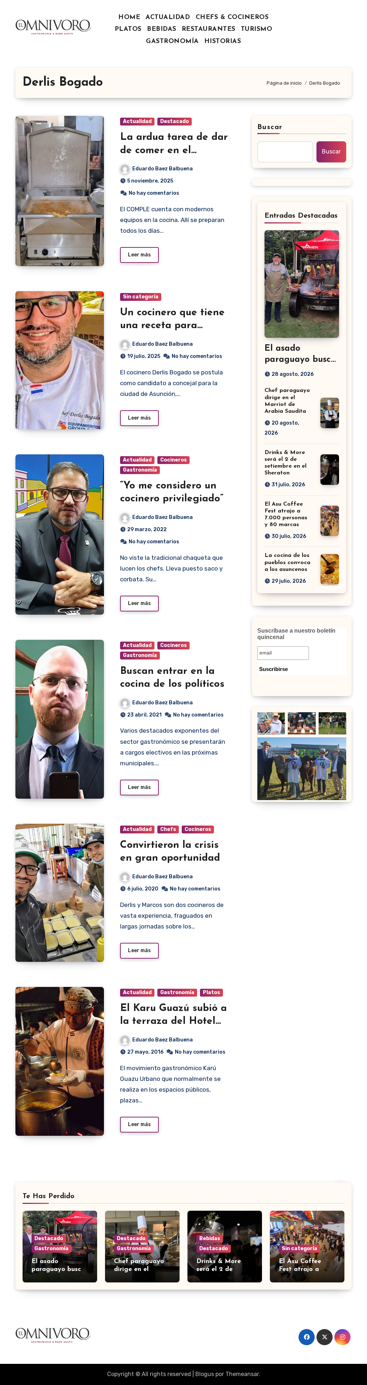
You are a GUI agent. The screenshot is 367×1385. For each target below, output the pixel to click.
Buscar (269, 127)
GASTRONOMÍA (172, 41)
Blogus (204, 1374)
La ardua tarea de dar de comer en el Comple (174, 150)
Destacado (174, 121)
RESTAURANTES (208, 29)
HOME (129, 17)
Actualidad (137, 121)
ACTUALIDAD (168, 17)
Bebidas (209, 1238)
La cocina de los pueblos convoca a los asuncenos (287, 562)
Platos (211, 992)
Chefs (168, 829)
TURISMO (256, 29)
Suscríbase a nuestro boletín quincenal (296, 634)
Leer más (139, 255)
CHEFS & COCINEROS (232, 17)
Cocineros (173, 460)
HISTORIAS (222, 41)
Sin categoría (140, 297)
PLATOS (128, 29)
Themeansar (242, 1374)
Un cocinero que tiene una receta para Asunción (172, 326)
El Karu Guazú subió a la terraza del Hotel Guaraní (173, 1021)
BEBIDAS (161, 29)
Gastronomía (140, 470)
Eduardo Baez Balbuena (162, 169)
